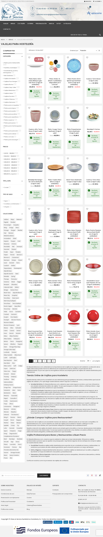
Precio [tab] (5, 147)
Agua (7, 201)
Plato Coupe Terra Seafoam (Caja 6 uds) (55, 131)
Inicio (3, 39)
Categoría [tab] (7, 56)
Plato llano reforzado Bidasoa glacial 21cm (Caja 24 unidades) (35, 82)
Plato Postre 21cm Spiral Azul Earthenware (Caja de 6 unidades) (74, 82)
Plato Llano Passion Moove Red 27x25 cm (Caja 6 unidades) (74, 233)
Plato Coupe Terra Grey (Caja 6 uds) (35, 282)
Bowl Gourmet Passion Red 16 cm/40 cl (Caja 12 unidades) (35, 333)
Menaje (11, 39)
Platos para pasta (11, 111)
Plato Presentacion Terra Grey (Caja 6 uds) (74, 283)
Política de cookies (7, 509)
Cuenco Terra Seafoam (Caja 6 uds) (93, 181)
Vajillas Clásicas (11, 99)
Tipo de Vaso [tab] (7, 194)
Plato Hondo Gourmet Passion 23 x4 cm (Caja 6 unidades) (93, 334)
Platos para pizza (11, 123)
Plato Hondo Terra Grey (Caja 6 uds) (55, 282)
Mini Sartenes (10, 75)
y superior (11, 174)
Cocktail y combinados (13, 204)
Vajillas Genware (11, 102)
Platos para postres (12, 114)
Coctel (7, 187)
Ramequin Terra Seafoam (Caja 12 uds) (54, 232)
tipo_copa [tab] (7, 181)
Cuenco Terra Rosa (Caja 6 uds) (93, 80)
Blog (28, 509)
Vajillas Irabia (10, 93)
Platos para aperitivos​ (13, 117)
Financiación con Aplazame (10, 498)
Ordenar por (74, 50)
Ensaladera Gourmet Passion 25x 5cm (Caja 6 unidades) (74, 334)
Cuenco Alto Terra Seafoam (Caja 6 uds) (35, 232)
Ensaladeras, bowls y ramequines (10, 72)
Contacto (56, 490)
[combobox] (86, 35)
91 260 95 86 (52, 9)
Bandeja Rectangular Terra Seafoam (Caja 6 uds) (35, 182)
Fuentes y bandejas (12, 68)
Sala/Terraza (31, 494)
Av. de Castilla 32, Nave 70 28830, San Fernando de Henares (89, 491)
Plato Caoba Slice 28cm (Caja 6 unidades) (54, 182)
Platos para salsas (11, 134)
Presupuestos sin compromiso (63, 494)
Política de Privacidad (8, 501)
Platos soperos (11, 120)
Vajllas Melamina (11, 90)
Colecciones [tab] (8, 214)
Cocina (29, 498)
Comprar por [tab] (9, 51)
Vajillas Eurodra (10, 96)
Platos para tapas (11, 108)
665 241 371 (70, 9)
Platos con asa (10, 137)
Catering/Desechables (34, 505)
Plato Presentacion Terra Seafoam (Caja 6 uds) (74, 131)
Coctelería (30, 501)
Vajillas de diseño (11, 78)
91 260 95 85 (41, 9)
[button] (29, 58)
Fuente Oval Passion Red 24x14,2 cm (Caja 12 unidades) (54, 333)
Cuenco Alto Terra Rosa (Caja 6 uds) (35, 130)
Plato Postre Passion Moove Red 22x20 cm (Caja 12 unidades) (93, 233)
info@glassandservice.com (89, 503)
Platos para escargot (12, 140)
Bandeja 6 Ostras (93, 129)
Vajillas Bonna (10, 84)
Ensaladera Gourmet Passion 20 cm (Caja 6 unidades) (93, 283)
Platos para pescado (13, 131)
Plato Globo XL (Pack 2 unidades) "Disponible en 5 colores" (54, 82)
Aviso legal (4, 505)
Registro (88, 1)
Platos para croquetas (13, 105)
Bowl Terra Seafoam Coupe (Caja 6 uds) (74, 181)
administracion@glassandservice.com (51, 14)
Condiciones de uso (7, 494)
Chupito (8, 207)
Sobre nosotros (6, 490)
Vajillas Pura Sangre (12, 81)
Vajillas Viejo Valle (12, 87)
